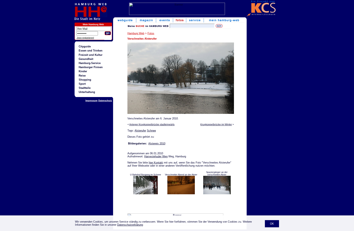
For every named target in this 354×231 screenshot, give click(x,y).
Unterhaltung (87, 92)
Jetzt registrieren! (85, 38)
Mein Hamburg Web (93, 24)
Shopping (85, 79)
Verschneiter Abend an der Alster (181, 174)
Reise (82, 75)
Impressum (91, 100)
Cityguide (85, 46)
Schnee (151, 130)
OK (272, 223)
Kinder (83, 71)
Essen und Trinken (90, 50)
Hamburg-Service (90, 63)
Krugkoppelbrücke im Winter (216, 124)
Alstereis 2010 (156, 143)
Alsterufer (140, 130)
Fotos (151, 33)
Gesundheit (86, 59)
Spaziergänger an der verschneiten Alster (217, 173)
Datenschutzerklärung (130, 224)
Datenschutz (105, 100)
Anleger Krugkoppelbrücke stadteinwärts (152, 124)
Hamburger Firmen (91, 67)
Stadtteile (85, 87)
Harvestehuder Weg (156, 156)
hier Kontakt (156, 162)
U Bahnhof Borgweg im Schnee (145, 174)
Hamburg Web (135, 33)
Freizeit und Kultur (90, 54)
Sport (82, 83)
